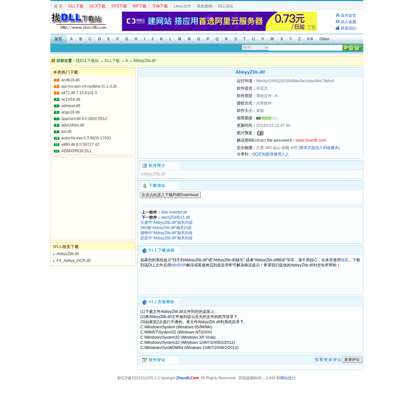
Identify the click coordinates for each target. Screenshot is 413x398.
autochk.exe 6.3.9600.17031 (86, 138)
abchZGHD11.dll (175, 217)
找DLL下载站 (87, 60)
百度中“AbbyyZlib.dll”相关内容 (166, 222)
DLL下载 (112, 60)
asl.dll (66, 131)
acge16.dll (70, 112)
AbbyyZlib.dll (67, 254)
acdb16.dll (70, 80)
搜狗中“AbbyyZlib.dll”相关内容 (166, 233)
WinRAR (178, 265)
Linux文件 (182, 6)
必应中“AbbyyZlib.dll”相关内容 (166, 238)
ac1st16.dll (70, 99)
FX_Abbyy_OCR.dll (73, 260)
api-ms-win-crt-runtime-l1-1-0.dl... (90, 86)
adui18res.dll (72, 125)
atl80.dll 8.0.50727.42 (80, 144)
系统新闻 (204, 6)
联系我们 (349, 28)
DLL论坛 (225, 6)
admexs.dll (70, 106)
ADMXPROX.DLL (76, 151)
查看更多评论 (328, 359)
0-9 (310, 39)
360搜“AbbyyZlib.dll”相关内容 (166, 227)
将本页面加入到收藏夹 (319, 147)
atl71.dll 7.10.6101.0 (79, 93)
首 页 (58, 6)
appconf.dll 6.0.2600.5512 (84, 118)
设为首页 (348, 15)
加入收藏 (348, 22)
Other (324, 39)
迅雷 (344, 260)
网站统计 (288, 378)
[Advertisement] (186, 117)
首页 (58, 39)
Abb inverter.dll (174, 212)
